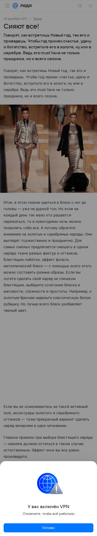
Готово (48, 528)
